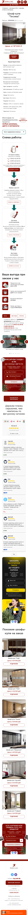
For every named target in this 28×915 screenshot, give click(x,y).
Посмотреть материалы (14, 398)
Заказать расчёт (14, 57)
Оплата (21, 316)
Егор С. (10, 498)
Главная (5, 8)
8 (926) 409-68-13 (15, 163)
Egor (9, 479)
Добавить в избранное (14, 896)
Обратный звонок (14, 882)
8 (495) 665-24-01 (15, 161)
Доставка (14, 316)
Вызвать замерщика (14, 202)
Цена (5, 316)
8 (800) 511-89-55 (15, 158)
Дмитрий (10, 535)
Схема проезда (14, 892)
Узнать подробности (23, 120)
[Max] (15, 622)
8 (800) (14, 878)
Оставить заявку (14, 169)
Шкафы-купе (13, 8)
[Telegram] (12, 622)
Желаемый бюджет (15, 376)
